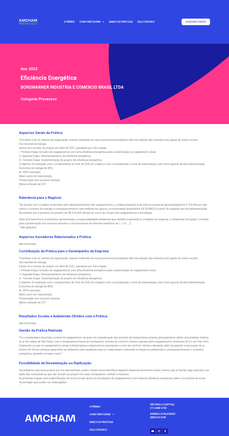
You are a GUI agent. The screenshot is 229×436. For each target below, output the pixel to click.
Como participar (89, 21)
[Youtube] (152, 431)
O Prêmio (69, 21)
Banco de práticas (121, 21)
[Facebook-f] (165, 431)
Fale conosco (146, 21)
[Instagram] (159, 431)
